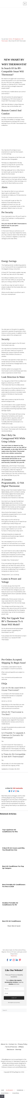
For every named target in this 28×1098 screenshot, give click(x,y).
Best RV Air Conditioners (11, 921)
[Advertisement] (14, 22)
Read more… (14, 955)
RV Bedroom (20, 1090)
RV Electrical (16, 1093)
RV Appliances (17, 39)
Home (10, 39)
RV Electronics (5, 1093)
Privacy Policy (22, 1044)
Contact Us (13, 1044)
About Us (4, 1044)
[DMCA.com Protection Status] (14, 1080)
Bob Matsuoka (18, 788)
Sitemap (18, 1049)
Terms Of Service (11, 1047)
